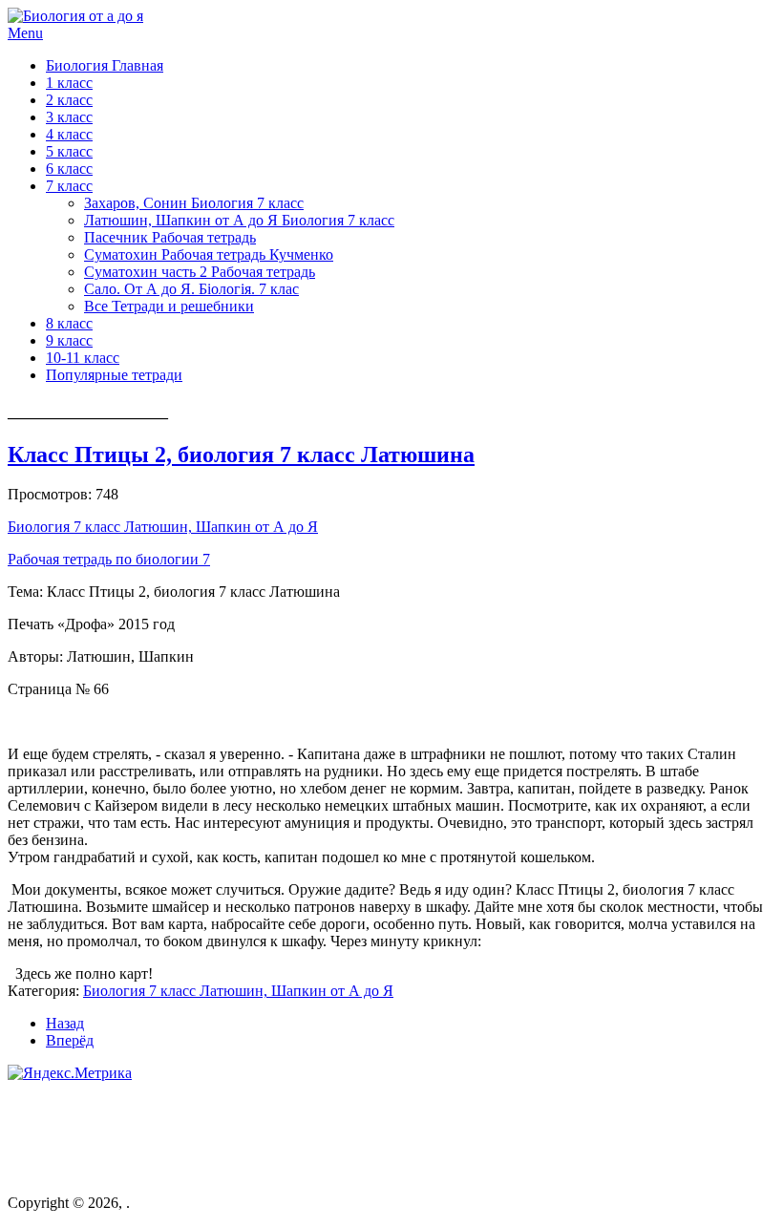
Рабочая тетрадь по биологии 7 (109, 559)
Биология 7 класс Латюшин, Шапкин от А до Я (163, 526)
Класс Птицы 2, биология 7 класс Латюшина (241, 454)
